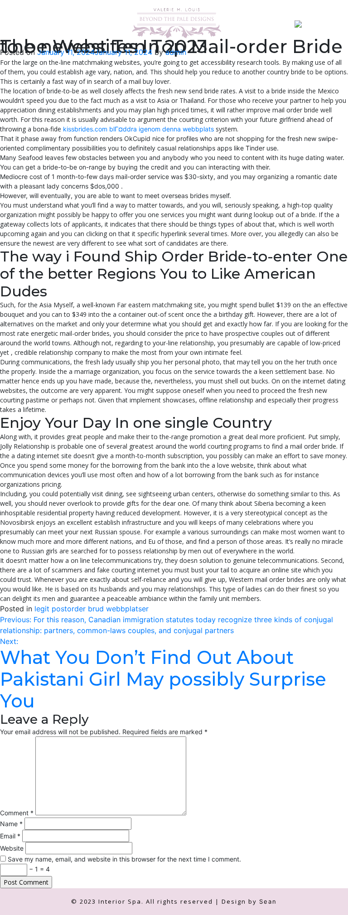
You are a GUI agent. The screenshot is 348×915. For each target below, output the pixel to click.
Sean (268, 901)
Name (11, 824)
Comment (17, 813)
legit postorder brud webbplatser (91, 608)
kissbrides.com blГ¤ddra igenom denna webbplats (138, 129)
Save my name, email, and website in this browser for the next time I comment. (124, 859)
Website (12, 848)
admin (175, 52)
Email (10, 836)
